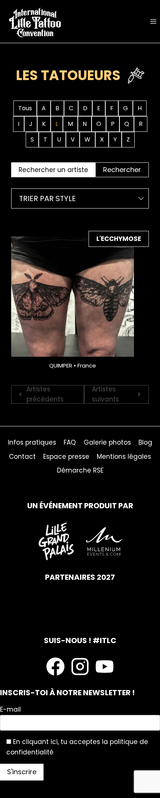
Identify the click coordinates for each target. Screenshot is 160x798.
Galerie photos (107, 442)
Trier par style (47, 198)
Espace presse (66, 456)
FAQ (70, 442)
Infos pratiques (32, 442)
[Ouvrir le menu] (153, 21)
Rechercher (122, 169)
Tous (25, 108)
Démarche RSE (80, 470)
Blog (145, 442)
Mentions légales (124, 456)
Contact (22, 456)
